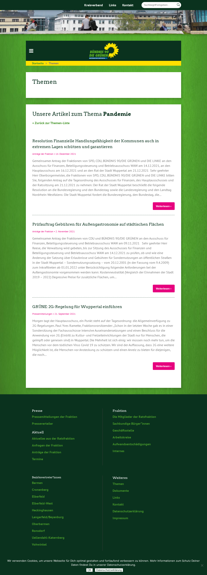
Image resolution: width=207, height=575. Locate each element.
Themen (118, 484)
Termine (37, 459)
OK (89, 570)
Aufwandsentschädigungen (132, 444)
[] (178, 5)
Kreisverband (93, 5)
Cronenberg (40, 490)
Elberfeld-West (42, 503)
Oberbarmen (41, 524)
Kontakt (127, 5)
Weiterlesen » (164, 206)
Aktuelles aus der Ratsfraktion (53, 438)
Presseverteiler (42, 423)
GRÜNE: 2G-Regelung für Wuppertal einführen (77, 306)
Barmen (37, 483)
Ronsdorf (38, 531)
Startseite (38, 63)
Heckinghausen (42, 510)
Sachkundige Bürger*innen (131, 423)
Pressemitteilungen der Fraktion (54, 417)
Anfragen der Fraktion (47, 445)
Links (112, 5)
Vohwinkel (39, 544)
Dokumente (121, 491)
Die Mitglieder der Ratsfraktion (134, 417)
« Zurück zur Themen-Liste (51, 123)
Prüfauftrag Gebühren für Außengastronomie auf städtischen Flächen (98, 224)
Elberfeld (38, 496)
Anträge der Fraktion (46, 452)
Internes (118, 451)
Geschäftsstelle (123, 430)
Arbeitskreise (122, 437)
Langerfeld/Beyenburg (48, 517)
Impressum (120, 518)
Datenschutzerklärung (128, 511)
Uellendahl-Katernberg (48, 538)
